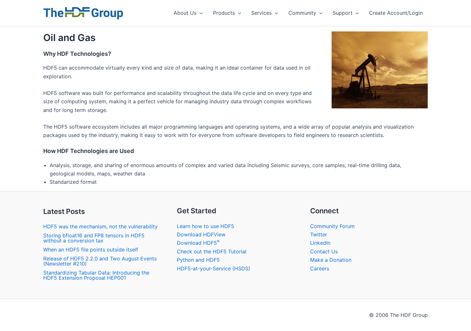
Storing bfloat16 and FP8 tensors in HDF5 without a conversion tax (94, 238)
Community (302, 13)
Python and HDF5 (198, 260)
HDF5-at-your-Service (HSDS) (213, 268)
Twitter (318, 234)
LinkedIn (320, 243)
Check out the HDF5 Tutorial (211, 251)
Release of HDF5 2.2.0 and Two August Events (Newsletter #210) (100, 261)
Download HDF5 (198, 243)
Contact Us (324, 251)
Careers (319, 268)
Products (224, 13)
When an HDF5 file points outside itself (90, 249)
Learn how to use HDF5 (205, 226)
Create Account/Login (396, 13)
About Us (185, 13)
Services (261, 13)
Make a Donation (330, 260)
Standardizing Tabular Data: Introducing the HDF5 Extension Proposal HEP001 (96, 275)
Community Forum (332, 226)
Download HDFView (201, 234)
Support (342, 13)
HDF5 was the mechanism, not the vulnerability (100, 226)
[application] (199, 13)
